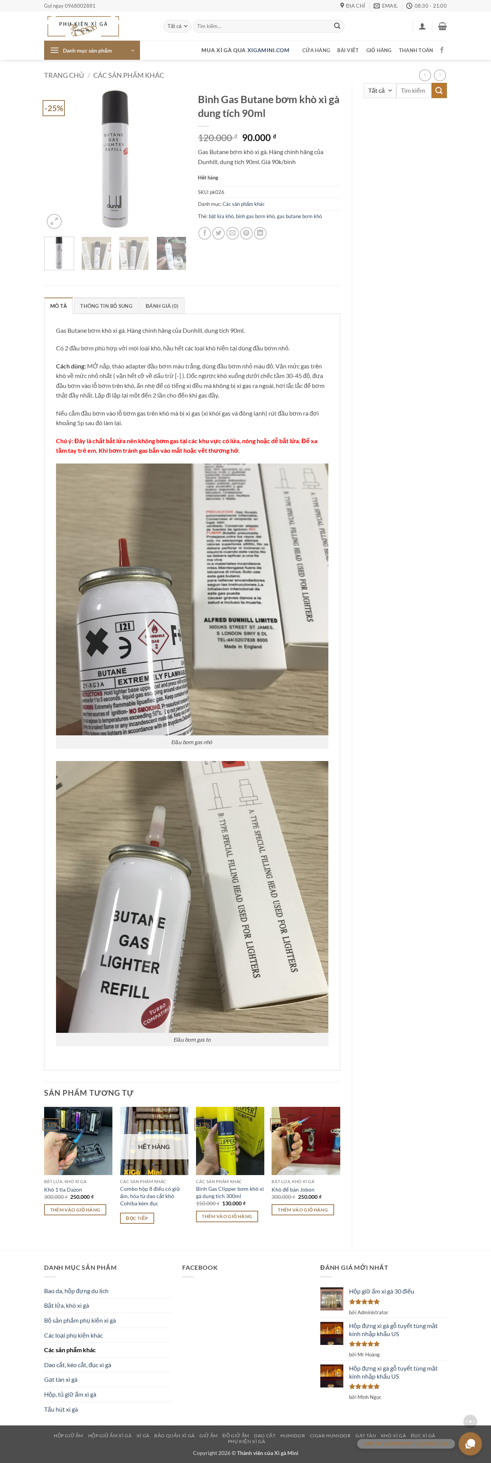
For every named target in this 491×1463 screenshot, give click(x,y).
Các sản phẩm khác (128, 75)
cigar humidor (330, 1435)
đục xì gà (423, 1435)
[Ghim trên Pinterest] (246, 233)
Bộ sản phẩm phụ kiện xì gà (80, 1320)
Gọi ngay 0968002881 (70, 6)
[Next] (174, 160)
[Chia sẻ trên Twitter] (218, 233)
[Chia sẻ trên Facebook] (204, 233)
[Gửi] (337, 26)
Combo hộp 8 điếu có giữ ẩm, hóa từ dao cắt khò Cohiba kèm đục (150, 1195)
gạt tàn (366, 1435)
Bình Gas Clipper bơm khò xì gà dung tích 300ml (230, 1192)
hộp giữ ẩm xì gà (110, 1435)
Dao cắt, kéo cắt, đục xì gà (77, 1364)
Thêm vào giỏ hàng (75, 1209)
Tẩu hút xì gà (61, 1409)
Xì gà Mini (286, 1453)
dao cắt (264, 1435)
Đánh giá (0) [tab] (162, 306)
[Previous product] (440, 75)
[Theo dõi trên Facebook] (442, 50)
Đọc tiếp (137, 1218)
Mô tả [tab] (58, 306)
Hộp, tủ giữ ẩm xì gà (70, 1394)
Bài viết (348, 50)
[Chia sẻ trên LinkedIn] (260, 233)
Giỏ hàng (379, 50)
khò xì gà (393, 1435)
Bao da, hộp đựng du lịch (76, 1290)
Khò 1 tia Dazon (63, 1189)
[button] (422, 26)
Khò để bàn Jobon (293, 1189)
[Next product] (425, 75)
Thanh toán (416, 50)
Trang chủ (64, 75)
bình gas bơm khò (255, 216)
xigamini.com (268, 50)
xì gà (143, 1435)
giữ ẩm (208, 1435)
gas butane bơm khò (299, 216)
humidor (292, 1435)
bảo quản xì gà (174, 1435)
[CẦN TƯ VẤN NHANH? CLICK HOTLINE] (470, 1443)
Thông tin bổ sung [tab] (106, 306)
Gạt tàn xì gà (60, 1379)
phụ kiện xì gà (246, 1441)
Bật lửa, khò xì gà (66, 1305)
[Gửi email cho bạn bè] (232, 233)
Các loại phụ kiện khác (73, 1335)
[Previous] (57, 160)
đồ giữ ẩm (235, 1435)
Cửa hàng (316, 50)
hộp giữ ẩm (68, 1435)
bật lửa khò (221, 216)
